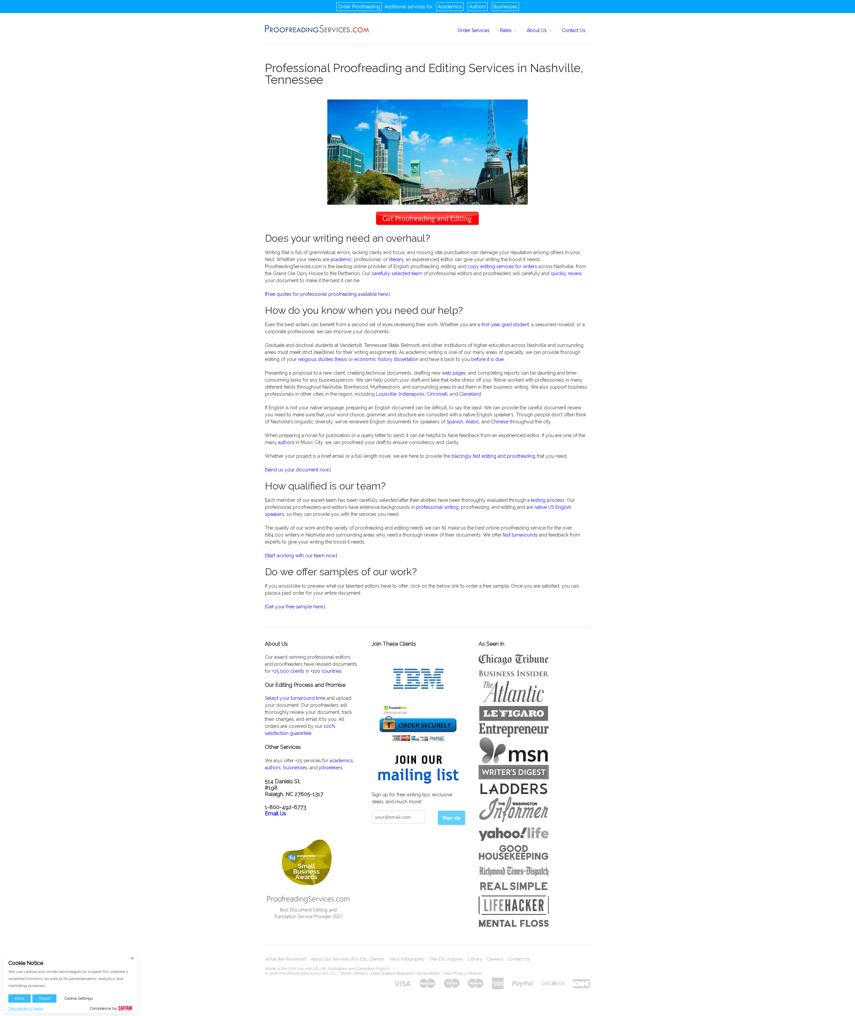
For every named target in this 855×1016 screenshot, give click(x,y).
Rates (506, 30)
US (315, 968)
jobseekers (331, 767)
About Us (537, 30)
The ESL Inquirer (446, 959)
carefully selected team (396, 273)
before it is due (487, 359)
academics (341, 760)
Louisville (386, 394)
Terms (345, 973)
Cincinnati (437, 394)
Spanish (455, 421)
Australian (337, 968)
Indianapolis (411, 394)
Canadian (365, 968)
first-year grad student (505, 324)
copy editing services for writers (502, 266)
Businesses (505, 6)
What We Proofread (285, 959)
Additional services (404, 6)
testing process (547, 500)
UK (323, 968)
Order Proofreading (359, 6)
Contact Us (573, 30)
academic (341, 259)
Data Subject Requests (392, 973)
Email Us (275, 813)
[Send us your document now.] (298, 469)
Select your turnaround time (295, 698)
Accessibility (428, 973)
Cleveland (470, 394)
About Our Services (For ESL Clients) (346, 959)
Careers (495, 959)
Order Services (474, 30)
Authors (477, 6)
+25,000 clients (288, 671)
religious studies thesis (322, 359)
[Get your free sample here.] (295, 606)
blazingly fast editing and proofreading (493, 456)
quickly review (566, 273)
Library (475, 959)
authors (286, 442)
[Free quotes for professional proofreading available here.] (327, 294)
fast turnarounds (520, 535)
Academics (450, 6)
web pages (454, 373)
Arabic (472, 421)
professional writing (437, 507)
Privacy (361, 973)
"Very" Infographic (406, 959)
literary (396, 259)
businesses (295, 767)
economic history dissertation (386, 359)
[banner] (317, 29)
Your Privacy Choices (462, 973)
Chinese (499, 421)
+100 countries (326, 671)
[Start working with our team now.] (301, 555)
